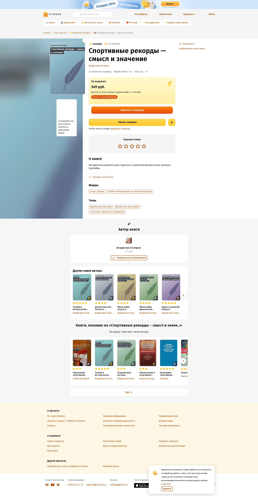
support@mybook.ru (96, 484)
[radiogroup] (132, 146)
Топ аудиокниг (152, 22)
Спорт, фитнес (97, 191)
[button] (183, 295)
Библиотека (165, 14)
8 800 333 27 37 (75, 484)
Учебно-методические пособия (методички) (130, 191)
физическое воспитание (127, 206)
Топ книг (133, 22)
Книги (52, 22)
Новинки (116, 22)
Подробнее (166, 484)
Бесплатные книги (93, 22)
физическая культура (100, 206)
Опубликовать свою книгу (192, 48)
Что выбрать (141, 14)
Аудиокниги (69, 22)
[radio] (120, 146)
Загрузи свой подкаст (178, 22)
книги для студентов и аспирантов (107, 212)
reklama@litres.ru (119, 484)
